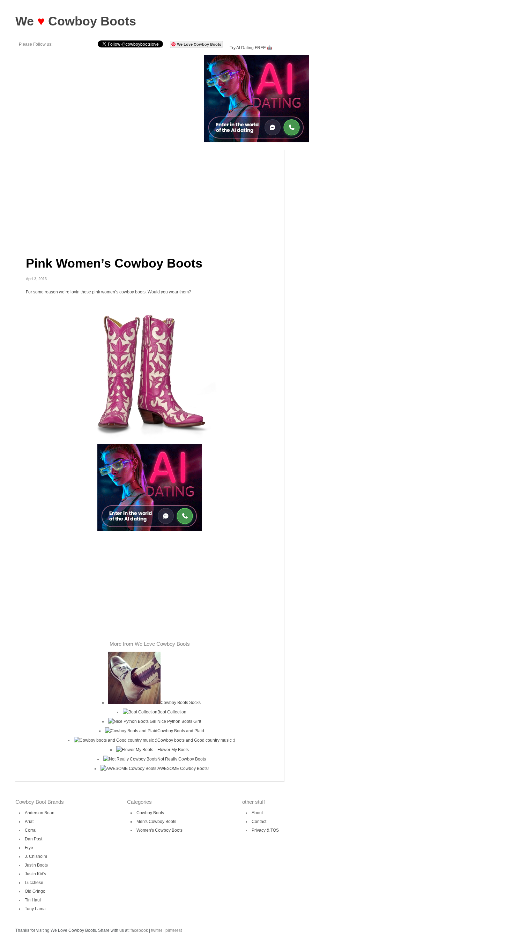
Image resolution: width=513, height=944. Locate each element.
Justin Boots (36, 865)
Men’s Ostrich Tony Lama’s (297, 168)
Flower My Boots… (175, 749)
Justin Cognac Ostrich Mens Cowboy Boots (297, 156)
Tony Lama (35, 908)
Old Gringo (35, 891)
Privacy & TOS (265, 830)
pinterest (173, 930)
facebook (139, 930)
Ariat (29, 821)
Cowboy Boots (150, 812)
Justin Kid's (35, 873)
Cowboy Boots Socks (181, 702)
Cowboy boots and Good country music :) (196, 740)
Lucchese (34, 882)
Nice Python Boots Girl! (179, 721)
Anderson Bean (39, 812)
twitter (156, 930)
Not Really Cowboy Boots (181, 759)
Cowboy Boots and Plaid (180, 730)
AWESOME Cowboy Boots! (183, 768)
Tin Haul (33, 900)
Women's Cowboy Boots (159, 830)
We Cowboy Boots (75, 21)
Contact (259, 821)
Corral (31, 830)
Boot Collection (171, 712)
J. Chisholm (36, 856)
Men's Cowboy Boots (156, 821)
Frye (29, 847)
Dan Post (33, 839)
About (257, 812)
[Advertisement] (149, 198)
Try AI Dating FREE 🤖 (251, 47)
